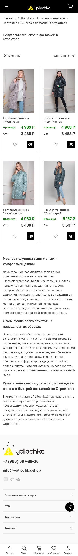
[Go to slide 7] (30, 111)
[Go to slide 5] (22, 111)
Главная (8, 18)
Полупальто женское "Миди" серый (56, 211)
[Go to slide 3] (15, 111)
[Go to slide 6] (26, 111)
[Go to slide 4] (19, 111)
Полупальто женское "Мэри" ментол (16, 211)
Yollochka (24, 18)
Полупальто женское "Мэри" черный (56, 119)
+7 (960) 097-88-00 (21, 461)
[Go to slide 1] (7, 111)
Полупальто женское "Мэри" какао (16, 119)
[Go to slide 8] (30, 202)
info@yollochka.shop (22, 470)
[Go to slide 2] (11, 111)
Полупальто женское (50, 18)
